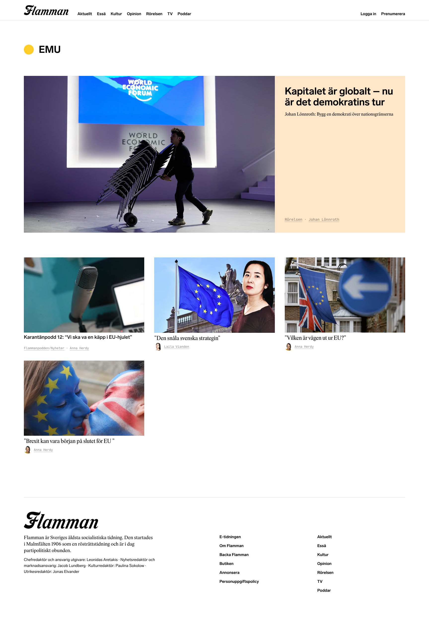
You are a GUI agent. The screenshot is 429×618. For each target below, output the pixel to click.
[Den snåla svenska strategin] (214, 295)
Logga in (368, 14)
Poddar (184, 14)
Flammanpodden (36, 348)
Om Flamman (231, 546)
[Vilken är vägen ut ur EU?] (345, 295)
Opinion (134, 14)
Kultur (116, 14)
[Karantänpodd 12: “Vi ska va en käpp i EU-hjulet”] (84, 295)
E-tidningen (230, 537)
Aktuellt (84, 14)
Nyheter (57, 348)
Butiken (226, 563)
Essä (101, 14)
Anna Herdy (79, 348)
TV (170, 14)
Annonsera (229, 572)
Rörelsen (154, 14)
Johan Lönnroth (324, 219)
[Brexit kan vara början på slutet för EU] (84, 398)
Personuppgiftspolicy (239, 581)
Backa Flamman (234, 555)
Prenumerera (393, 14)
